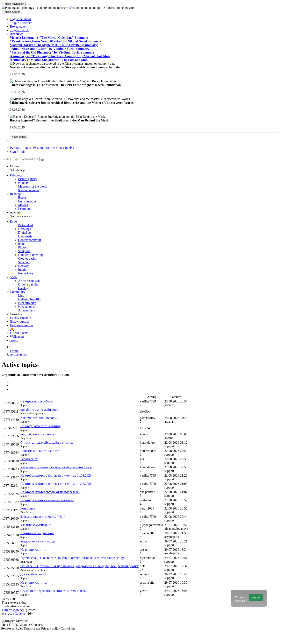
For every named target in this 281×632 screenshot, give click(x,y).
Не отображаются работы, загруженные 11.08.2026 (56, 475)
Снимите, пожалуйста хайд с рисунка (46, 442)
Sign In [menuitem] (14, 151)
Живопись (27, 508)
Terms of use (32, 628)
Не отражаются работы (36, 401)
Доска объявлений (33, 574)
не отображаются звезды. (38, 434)
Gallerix (20, 613)
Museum (17, 168)
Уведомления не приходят (38, 541)
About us (25, 624)
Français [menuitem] (49, 147)
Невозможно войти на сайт (39, 450)
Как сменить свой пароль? (38, 418)
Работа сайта (29, 459)
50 (7, 599)
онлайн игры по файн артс (39, 409)
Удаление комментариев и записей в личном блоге (56, 467)
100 (12, 599)
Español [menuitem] (38, 147)
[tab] (10, 382)
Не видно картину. (33, 549)
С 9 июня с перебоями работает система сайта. (53, 590)
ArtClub (21, 214)
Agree (256, 597)
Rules (19, 628)
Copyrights (68, 628)
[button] (20, 19)
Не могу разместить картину (40, 426)
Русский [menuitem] (16, 147)
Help (5, 624)
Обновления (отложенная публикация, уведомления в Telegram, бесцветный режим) (79, 566)
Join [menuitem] (23, 151)
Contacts (37, 624)
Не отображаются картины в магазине (47, 500)
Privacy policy (51, 628)
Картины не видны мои (37, 533)
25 (3, 599)
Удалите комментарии (35, 525)
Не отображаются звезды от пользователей (50, 492)
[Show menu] (28, 4)
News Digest (19, 136)
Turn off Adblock (13, 610)
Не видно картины (33, 582)
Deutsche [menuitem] (62, 147)
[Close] (42, 160)
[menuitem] (72, 147)
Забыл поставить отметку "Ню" (42, 516)
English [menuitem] (27, 147)
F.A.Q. (14, 624)
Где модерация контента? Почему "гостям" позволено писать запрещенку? (72, 558)
